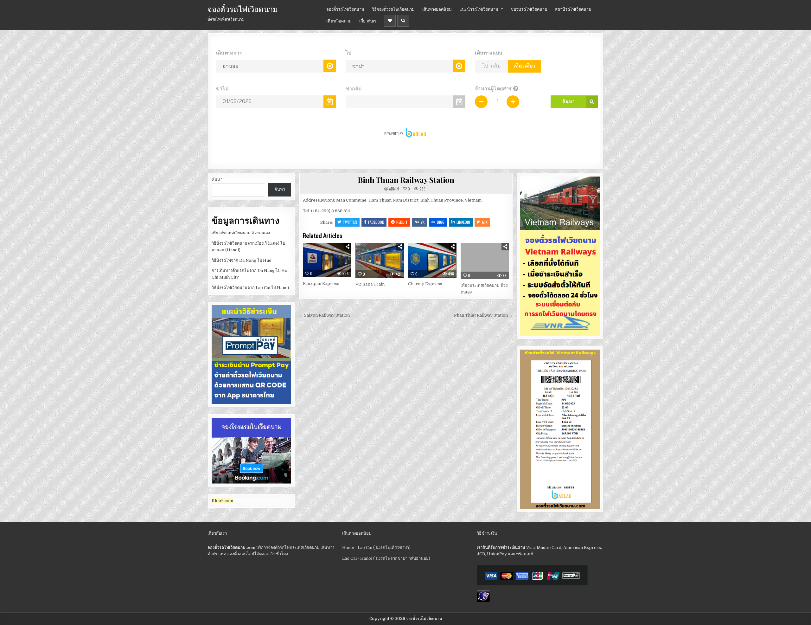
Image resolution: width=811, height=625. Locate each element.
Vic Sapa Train (370, 284)
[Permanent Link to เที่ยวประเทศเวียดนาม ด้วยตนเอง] (485, 261)
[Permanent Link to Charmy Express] (432, 260)
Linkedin (463, 222)
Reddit (402, 222)
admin (394, 189)
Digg (440, 222)
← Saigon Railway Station (324, 315)
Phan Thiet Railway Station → (483, 315)
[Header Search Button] (403, 21)
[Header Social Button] (390, 21)
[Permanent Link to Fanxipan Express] (327, 260)
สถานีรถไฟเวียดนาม (573, 9)
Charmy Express (425, 283)
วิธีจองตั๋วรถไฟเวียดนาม (393, 9)
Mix (485, 222)
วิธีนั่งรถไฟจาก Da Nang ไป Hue (241, 260)
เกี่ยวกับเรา (369, 20)
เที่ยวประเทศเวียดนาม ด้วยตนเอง (241, 232)
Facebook (376, 222)
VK (423, 222)
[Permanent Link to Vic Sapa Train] (379, 260)
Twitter (350, 222)
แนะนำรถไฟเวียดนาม (478, 9)
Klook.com (222, 500)
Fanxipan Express (321, 283)
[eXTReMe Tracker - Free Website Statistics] (483, 600)
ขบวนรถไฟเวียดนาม (529, 9)
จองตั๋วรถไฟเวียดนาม (243, 8)
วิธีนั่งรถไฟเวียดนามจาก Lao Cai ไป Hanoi (250, 287)
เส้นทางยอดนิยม (437, 9)
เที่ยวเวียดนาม (339, 20)
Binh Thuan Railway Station (406, 180)
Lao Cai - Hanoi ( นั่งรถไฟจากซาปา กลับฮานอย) (386, 558)
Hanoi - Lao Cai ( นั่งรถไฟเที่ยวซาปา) (376, 547)
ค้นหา (217, 179)
